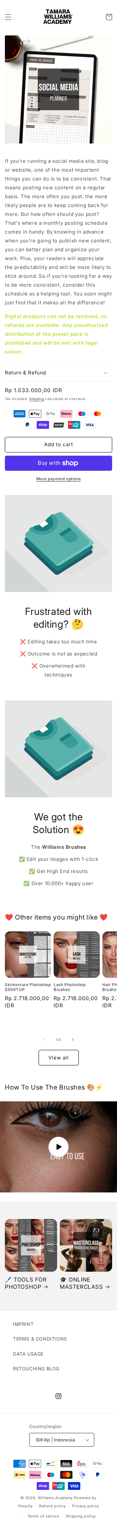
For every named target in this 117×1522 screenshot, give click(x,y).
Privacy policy (85, 1506)
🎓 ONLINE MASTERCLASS (81, 1283)
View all (58, 1058)
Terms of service (43, 1516)
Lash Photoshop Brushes (69, 987)
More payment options (58, 478)
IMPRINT (23, 1324)
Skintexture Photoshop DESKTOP (28, 987)
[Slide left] (44, 1039)
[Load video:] (58, 1146)
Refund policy (52, 1506)
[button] (8, 17)
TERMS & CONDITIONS (40, 1338)
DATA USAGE (28, 1354)
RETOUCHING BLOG (36, 1368)
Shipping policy (81, 1516)
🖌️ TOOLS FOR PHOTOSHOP (26, 1283)
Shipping (36, 399)
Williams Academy (55, 1497)
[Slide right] (73, 1039)
